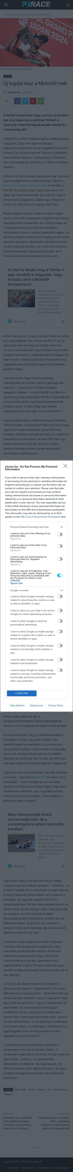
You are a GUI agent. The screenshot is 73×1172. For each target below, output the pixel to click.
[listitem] (36, 527)
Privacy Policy (55, 705)
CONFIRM (21, 693)
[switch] (60, 534)
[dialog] (36, 586)
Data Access (36, 705)
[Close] (66, 467)
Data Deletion (17, 705)
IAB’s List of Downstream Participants (41, 516)
